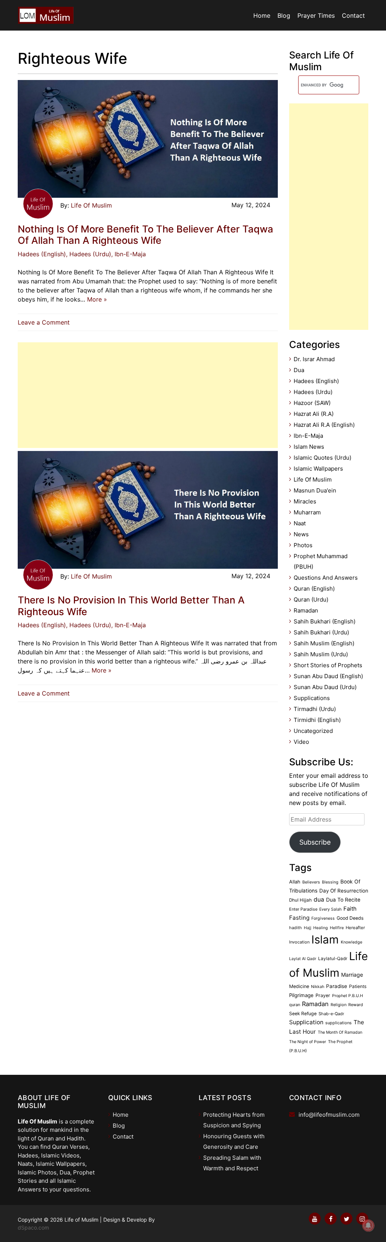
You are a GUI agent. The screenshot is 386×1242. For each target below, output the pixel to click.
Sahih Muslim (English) (324, 643)
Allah (294, 882)
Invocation (299, 942)
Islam (325, 939)
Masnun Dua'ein (315, 490)
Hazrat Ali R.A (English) (324, 424)
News (301, 534)
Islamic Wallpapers (318, 468)
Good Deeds (350, 918)
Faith (350, 908)
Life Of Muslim (91, 205)
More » (97, 299)
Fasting (299, 917)
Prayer (323, 995)
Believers (311, 882)
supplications (338, 1022)
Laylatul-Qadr (332, 958)
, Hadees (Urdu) (88, 254)
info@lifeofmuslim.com (329, 1114)
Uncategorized (313, 730)
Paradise (336, 986)
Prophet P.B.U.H (347, 995)
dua (319, 899)
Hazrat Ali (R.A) (314, 413)
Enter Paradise (303, 909)
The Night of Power (307, 1041)
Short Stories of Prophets (328, 665)
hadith (295, 927)
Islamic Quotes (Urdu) (322, 457)
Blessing (330, 882)
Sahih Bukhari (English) (324, 621)
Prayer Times (316, 15)
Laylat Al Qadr (302, 958)
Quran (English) (314, 588)
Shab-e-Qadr (331, 1013)
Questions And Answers (326, 577)
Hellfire (337, 927)
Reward (355, 1004)
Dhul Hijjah (300, 900)
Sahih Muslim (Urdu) (321, 654)
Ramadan (306, 610)
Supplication (306, 1022)
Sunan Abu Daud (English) (328, 676)
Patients (357, 986)
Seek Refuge (303, 1013)
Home (261, 15)
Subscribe (315, 842)
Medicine (299, 986)
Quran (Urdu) (311, 599)
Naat (300, 523)
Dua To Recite (343, 900)
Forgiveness (323, 918)
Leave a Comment (46, 322)
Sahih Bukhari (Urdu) (321, 632)
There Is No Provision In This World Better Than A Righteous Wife (131, 605)
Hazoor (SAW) (312, 402)
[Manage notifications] (368, 1225)
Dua (299, 370)
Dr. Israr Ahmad (314, 359)
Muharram (307, 512)
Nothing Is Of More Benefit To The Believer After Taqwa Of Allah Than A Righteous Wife (145, 234)
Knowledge (351, 942)
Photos (303, 545)
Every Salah (330, 909)
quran (294, 1004)
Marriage (352, 974)
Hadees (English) (42, 254)
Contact (353, 15)
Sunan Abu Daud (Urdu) (325, 687)
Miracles (305, 501)
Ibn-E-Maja (308, 435)
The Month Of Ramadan (340, 1032)
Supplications (312, 698)
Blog (283, 15)
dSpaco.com (33, 1227)
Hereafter (355, 927)
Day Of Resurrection (343, 891)
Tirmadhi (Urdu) (315, 709)
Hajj (307, 927)
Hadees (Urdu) (313, 392)
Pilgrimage (301, 995)
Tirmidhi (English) (317, 719)
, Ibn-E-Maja (128, 254)
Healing (320, 927)
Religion (338, 1004)
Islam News (309, 446)
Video (301, 741)
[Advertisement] (148, 395)
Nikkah (317, 986)
